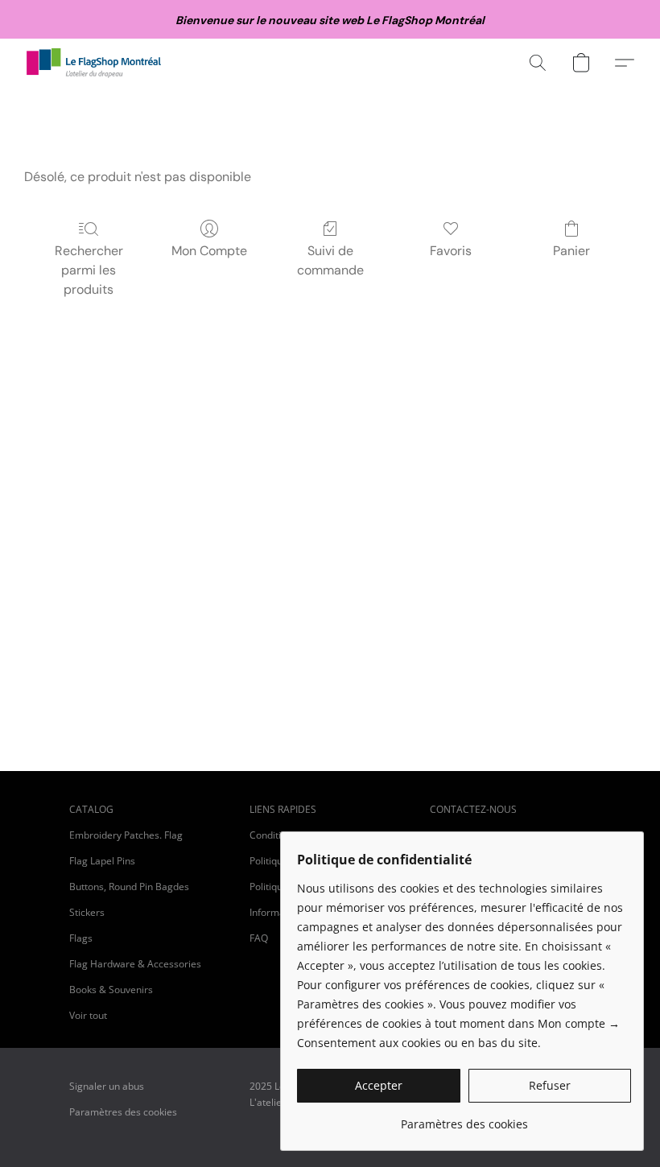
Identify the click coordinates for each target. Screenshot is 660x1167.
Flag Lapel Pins (102, 861)
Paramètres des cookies (123, 1112)
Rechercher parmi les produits (89, 270)
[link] (464, 1118)
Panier (571, 250)
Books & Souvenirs (111, 989)
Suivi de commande (330, 260)
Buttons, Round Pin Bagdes (129, 886)
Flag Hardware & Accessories (135, 964)
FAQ (259, 938)
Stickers (87, 912)
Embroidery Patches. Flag (126, 835)
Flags (81, 938)
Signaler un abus (106, 1086)
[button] (94, 63)
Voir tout (88, 1015)
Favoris (451, 250)
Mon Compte (209, 250)
